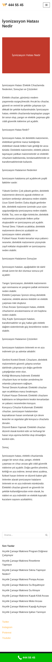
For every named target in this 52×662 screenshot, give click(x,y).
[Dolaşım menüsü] (46, 4)
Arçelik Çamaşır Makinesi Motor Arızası (22, 601)
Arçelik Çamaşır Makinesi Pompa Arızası (23, 579)
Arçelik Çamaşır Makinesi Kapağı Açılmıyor (24, 606)
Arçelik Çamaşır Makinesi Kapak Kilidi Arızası (25, 596)
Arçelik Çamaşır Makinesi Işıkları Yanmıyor (24, 612)
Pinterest (6, 632)
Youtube (6, 638)
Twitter (5, 622)
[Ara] (46, 535)
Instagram (7, 627)
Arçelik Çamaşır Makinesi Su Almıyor (21, 590)
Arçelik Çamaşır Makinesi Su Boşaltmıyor (23, 585)
